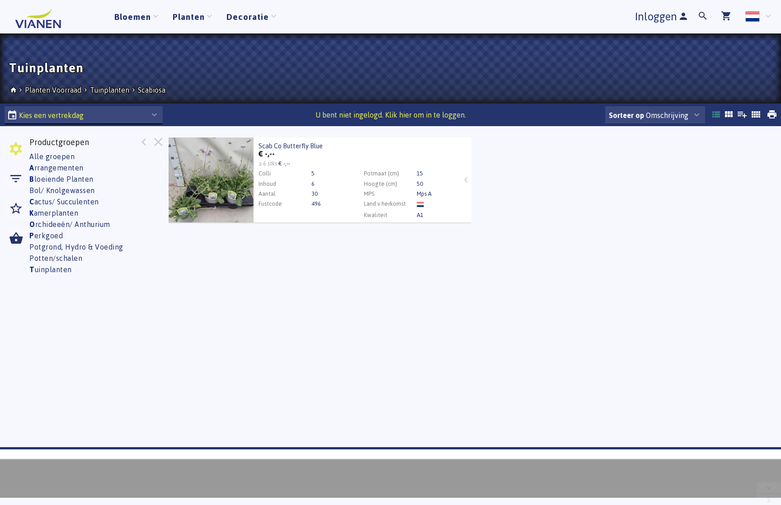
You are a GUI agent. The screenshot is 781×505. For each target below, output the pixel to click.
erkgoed (46, 235)
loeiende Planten (61, 179)
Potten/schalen (55, 258)
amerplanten (53, 212)
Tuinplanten (109, 89)
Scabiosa (151, 89)
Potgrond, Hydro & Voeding (76, 246)
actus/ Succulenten (64, 201)
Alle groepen (52, 156)
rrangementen (56, 167)
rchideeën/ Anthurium (69, 224)
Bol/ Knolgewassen (62, 190)
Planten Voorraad (54, 89)
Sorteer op (626, 115)
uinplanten (50, 269)
